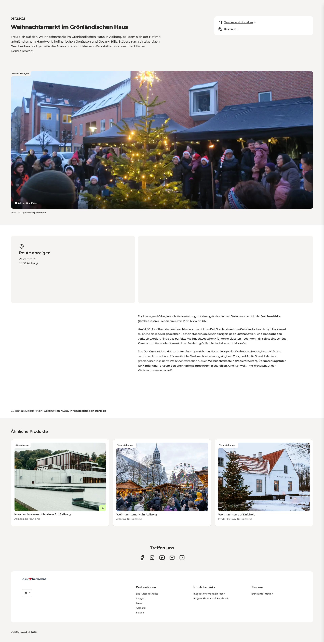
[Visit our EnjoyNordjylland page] (162, 558)
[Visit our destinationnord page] (182, 558)
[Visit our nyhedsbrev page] (172, 558)
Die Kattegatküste (147, 593)
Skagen (140, 598)
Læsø (139, 603)
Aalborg (141, 607)
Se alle (140, 612)
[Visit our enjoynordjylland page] (142, 558)
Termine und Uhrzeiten (238, 22)
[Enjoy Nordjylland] (34, 579)
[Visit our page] (152, 558)
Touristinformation (262, 593)
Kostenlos (230, 29)
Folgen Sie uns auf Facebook (210, 598)
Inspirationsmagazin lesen (209, 593)
